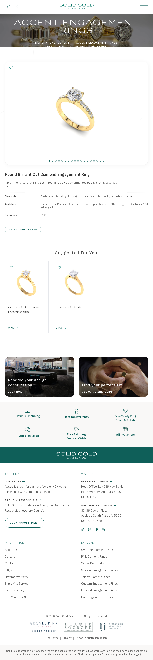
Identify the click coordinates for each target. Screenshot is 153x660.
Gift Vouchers (125, 435)
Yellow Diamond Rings (95, 563)
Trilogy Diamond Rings (95, 577)
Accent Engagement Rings (97, 42)
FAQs (8, 570)
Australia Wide (76, 438)
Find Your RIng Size (17, 597)
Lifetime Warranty (76, 417)
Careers (10, 557)
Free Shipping (76, 434)
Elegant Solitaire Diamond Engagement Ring (23, 310)
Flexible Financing (27, 416)
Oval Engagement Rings (97, 550)
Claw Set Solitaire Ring (69, 307)
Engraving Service (16, 584)
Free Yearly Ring (125, 416)
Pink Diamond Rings (94, 557)
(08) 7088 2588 (91, 521)
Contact (10, 563)
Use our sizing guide (97, 391)
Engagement (60, 42)
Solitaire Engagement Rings (99, 570)
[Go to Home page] (77, 6)
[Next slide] (141, 117)
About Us (11, 550)
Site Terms (52, 638)
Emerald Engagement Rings (99, 590)
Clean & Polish (125, 420)
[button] (49, 161)
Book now (15, 391)
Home (39, 42)
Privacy (67, 638)
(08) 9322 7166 (91, 497)
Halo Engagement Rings (97, 597)
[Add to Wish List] (11, 67)
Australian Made (28, 436)
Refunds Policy (14, 590)
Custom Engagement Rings (99, 584)
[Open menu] (144, 5)
